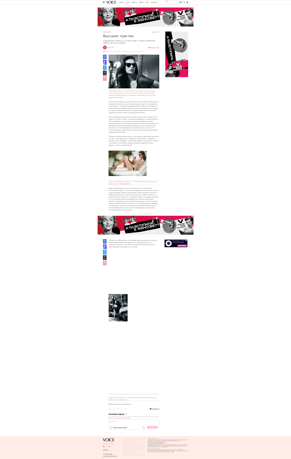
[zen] (112, 444)
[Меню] (104, 2)
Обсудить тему (154, 47)
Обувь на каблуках (139, 51)
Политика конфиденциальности (110, 456)
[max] (109, 446)
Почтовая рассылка (181, 2)
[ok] (104, 446)
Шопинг (109, 32)
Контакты (105, 449)
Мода (104, 32)
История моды (131, 51)
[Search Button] (184, 2)
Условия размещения (107, 454)
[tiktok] (106, 446)
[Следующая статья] (145, 432)
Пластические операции (115, 51)
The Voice (111, 2)
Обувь (107, 51)
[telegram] (109, 444)
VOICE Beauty (124, 51)
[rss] (104, 444)
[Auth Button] (187, 2)
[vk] (106, 444)
